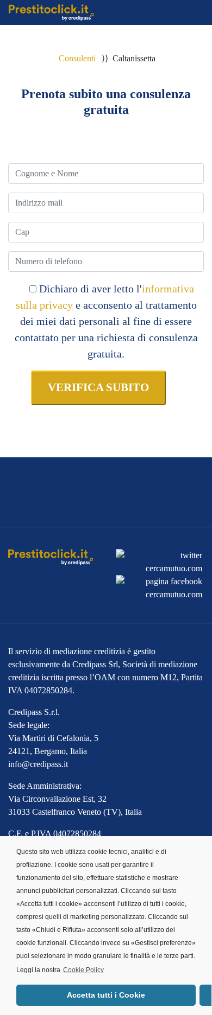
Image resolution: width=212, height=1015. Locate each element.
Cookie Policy (83, 970)
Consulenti (77, 58)
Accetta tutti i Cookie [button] (106, 995)
